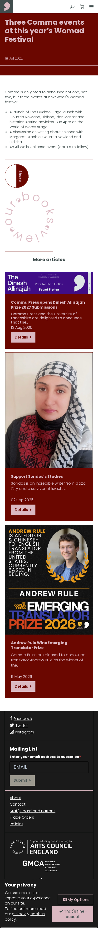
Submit (21, 780)
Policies (16, 824)
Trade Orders (22, 817)
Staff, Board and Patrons (32, 811)
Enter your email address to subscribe (44, 756)
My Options (78, 899)
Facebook (23, 718)
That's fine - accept (75, 914)
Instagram (24, 732)
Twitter (21, 725)
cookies (37, 914)
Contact (17, 804)
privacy (19, 914)
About (15, 798)
